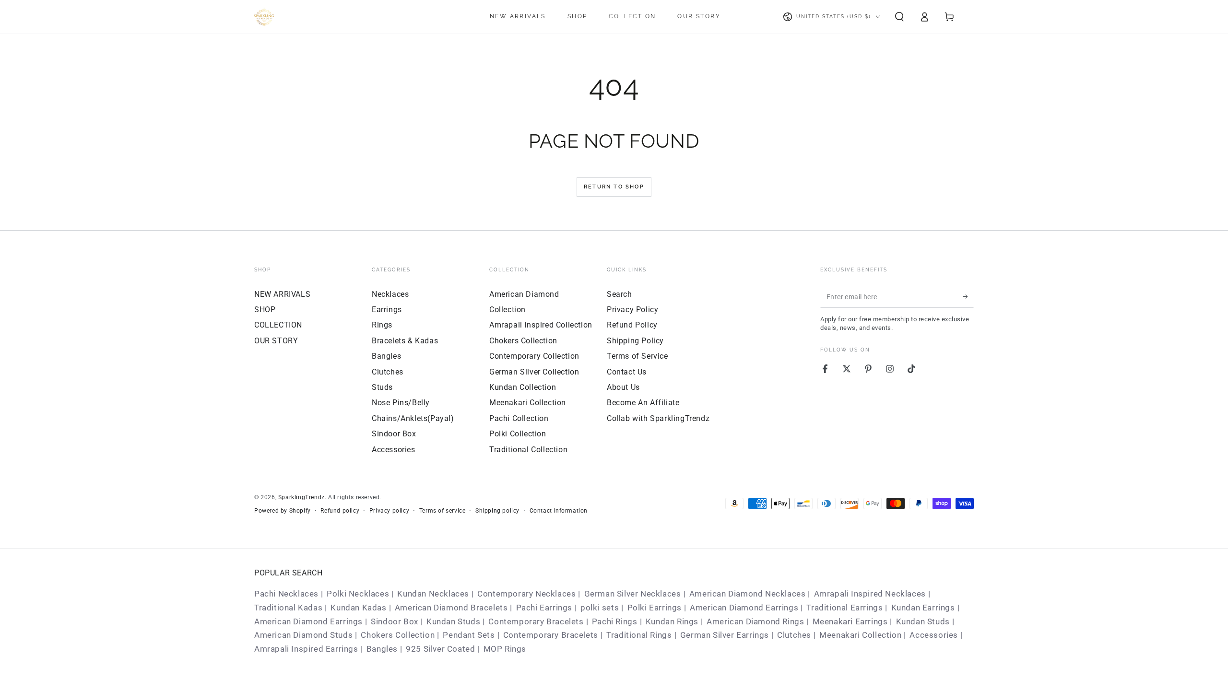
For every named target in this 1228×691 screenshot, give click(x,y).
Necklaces (390, 294)
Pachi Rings (615, 621)
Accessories (393, 449)
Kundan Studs (453, 621)
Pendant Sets (469, 635)
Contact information (559, 510)
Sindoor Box (394, 433)
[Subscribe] (968, 296)
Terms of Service (637, 356)
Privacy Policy (632, 309)
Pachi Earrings (544, 607)
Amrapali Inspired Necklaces (870, 593)
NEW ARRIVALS (282, 294)
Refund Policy (632, 324)
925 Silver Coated (440, 649)
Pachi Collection (519, 418)
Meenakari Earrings (850, 621)
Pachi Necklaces (286, 593)
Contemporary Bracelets (535, 621)
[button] (899, 16)
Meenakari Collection (527, 402)
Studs (382, 387)
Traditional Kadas (288, 607)
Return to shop (614, 187)
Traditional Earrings (844, 607)
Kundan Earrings (923, 607)
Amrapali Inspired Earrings (306, 649)
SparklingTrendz (301, 497)
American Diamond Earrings (744, 607)
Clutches (387, 371)
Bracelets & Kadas (405, 340)
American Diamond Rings (755, 621)
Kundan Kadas (358, 607)
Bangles (386, 356)
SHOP (264, 309)
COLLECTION (278, 324)
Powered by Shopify (282, 510)
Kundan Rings (672, 621)
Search (619, 294)
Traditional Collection (528, 449)
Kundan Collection (522, 387)
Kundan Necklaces (433, 593)
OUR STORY (276, 340)
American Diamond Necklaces (747, 593)
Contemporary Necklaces (526, 593)
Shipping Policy (635, 340)
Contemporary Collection (534, 356)
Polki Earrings (654, 607)
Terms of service (442, 510)
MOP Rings (505, 649)
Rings (382, 324)
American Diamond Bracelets (451, 607)
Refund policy (339, 510)
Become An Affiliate (643, 402)
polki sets (599, 607)
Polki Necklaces (358, 593)
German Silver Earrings (724, 635)
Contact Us (627, 371)
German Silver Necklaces (632, 593)
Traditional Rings (639, 635)
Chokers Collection (523, 340)
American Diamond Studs (303, 635)
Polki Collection (517, 433)
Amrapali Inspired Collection (540, 324)
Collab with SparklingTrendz (658, 418)
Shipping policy (497, 510)
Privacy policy (389, 510)
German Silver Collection (534, 371)
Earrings (387, 309)
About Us (623, 387)
